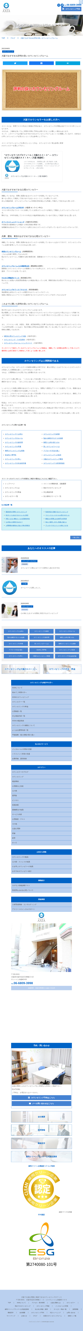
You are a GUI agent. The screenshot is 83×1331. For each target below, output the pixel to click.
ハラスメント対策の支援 (21, 754)
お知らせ (24, 1316)
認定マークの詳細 (65, 1212)
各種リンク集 (72, 1316)
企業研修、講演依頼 (19, 758)
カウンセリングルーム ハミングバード (18, 343)
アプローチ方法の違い (16, 650)
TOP (9, 1302)
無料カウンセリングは (67, 644)
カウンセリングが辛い (16, 656)
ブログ (35, 1316)
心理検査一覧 (17, 711)
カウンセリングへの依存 (67, 650)
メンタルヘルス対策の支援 (22, 749)
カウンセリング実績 (43, 1306)
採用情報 (75, 1309)
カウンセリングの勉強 (20, 857)
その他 (14, 824)
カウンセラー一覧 (18, 702)
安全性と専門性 (41, 650)
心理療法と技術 (17, 786)
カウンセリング (17, 777)
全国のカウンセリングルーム (52, 1316)
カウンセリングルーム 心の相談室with (15, 266)
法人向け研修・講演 (41, 1309)
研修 (13, 833)
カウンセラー (71, 1302)
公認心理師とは (56, 1302)
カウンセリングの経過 (41, 631)
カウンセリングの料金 (20, 706)
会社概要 (22, 1312)
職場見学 (10, 1312)
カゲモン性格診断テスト (21, 885)
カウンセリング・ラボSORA (14, 339)
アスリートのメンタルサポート (23, 909)
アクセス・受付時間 (38, 1302)
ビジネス (15, 800)
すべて (14, 843)
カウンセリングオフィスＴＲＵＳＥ (15, 289)
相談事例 (15, 781)
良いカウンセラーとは (41, 643)
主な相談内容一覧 (18, 716)
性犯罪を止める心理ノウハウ (22, 890)
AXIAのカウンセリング (20, 697)
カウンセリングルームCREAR (13, 207)
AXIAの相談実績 (18, 721)
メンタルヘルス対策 (61, 1306)
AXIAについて (17, 688)
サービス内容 (17, 814)
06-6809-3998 (72, 4)
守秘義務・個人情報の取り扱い (23, 735)
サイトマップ (11, 1316)
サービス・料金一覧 (60, 1309)
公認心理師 (16, 828)
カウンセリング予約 (37, 1312)
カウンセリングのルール (67, 631)
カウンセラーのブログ (20, 772)
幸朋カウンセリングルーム (11, 251)
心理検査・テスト (18, 819)
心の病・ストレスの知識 (21, 862)
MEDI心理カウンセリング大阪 (15, 336)
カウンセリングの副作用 (41, 637)
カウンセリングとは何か (16, 631)
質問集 (14, 795)
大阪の (41, 656)
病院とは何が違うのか (67, 637)
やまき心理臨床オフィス (10, 278)
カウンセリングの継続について (23, 725)
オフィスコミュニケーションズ (13, 222)
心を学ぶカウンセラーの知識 (22, 866)
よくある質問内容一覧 (20, 730)
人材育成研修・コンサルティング (24, 904)
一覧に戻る (75, 537)
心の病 (14, 791)
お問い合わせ (71, 1312)
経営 (13, 838)
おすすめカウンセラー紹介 (22, 871)
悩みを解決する (15, 637)
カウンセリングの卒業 (16, 643)
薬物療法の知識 (17, 810)
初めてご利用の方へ (19, 692)
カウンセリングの (67, 656)
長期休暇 (15, 805)
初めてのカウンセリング (22, 1306)
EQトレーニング (55, 1312)
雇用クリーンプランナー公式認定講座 (17, 1309)
